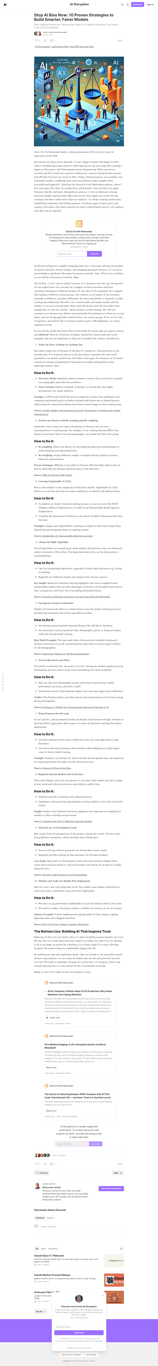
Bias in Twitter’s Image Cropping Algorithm (65, 924)
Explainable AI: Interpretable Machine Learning (67, 536)
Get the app (91, 1354)
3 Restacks (62, 1155)
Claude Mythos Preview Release (52, 1275)
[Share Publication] (127, 4)
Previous (44, 1173)
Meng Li (46, 32)
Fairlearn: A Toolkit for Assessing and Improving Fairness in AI (75, 707)
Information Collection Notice (78, 1341)
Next (116, 1173)
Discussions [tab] (53, 1249)
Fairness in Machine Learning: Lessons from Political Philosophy (76, 597)
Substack (66, 1361)
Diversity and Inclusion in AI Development (64, 875)
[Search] (122, 4)
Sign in (150, 4)
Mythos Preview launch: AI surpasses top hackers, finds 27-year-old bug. (65, 1278)
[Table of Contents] (2, 683)
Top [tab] (37, 1249)
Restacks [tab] (50, 1218)
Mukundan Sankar (60, 32)
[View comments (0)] (45, 40)
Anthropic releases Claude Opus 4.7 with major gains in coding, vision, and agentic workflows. (66, 1260)
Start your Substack (72, 1354)
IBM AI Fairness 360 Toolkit (57, 475)
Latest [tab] (43, 1249)
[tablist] (44, 1217)
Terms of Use (91, 1338)
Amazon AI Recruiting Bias (56, 768)
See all (39, 1311)
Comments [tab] (40, 1218)
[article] (79, 1261)
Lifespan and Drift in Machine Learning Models (67, 821)
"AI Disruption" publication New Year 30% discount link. (64, 46)
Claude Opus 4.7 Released (49, 1255)
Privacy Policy (98, 1341)
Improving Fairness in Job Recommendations (65, 654)
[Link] (31, 373)
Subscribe (137, 4)
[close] (103, 1296)
